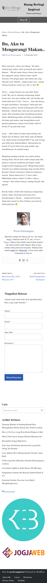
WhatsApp (23, 250)
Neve (4, 571)
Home (4, 32)
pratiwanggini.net (17, 571)
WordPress (40, 571)
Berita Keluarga (14, 32)
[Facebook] (20, 260)
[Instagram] (23, 260)
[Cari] (42, 410)
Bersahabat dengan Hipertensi (14, 441)
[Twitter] (27, 260)
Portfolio (21, 580)
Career (17, 577)
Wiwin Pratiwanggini (13, 55)
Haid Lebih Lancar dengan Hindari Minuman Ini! (22, 436)
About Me (6, 577)
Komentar (9, 343)
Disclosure (27, 577)
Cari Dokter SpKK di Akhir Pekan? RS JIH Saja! (22, 468)
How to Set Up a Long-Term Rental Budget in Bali (22, 432)
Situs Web (9, 332)
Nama (8, 310)
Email (8, 321)
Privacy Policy (8, 580)
